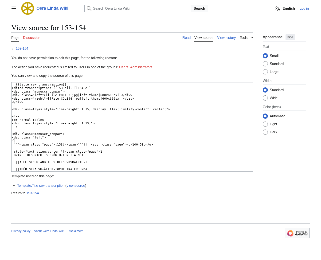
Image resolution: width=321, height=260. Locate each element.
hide (290, 37)
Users (124, 67)
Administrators (141, 67)
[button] (14, 8)
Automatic (277, 116)
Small (274, 56)
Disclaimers (75, 231)
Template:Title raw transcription (40, 185)
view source (76, 185)
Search (199, 8)
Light (273, 124)
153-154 (22, 48)
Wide (274, 98)
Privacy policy (21, 231)
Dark (273, 132)
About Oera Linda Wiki (49, 231)
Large (274, 72)
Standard (277, 64)
